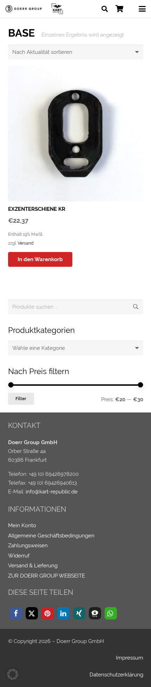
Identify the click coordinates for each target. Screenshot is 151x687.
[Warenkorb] (119, 9)
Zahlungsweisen (28, 545)
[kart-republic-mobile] (57, 9)
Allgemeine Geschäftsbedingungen (51, 535)
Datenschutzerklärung (116, 675)
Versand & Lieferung (33, 565)
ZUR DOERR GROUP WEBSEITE (46, 576)
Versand (25, 243)
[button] (105, 9)
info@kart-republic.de (52, 492)
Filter (20, 398)
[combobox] (75, 348)
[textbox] (38, 348)
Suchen (136, 307)
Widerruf (18, 556)
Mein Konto (22, 525)
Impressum (129, 658)
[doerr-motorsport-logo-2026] (24, 8)
